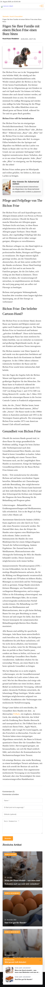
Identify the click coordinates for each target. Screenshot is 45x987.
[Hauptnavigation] (41, 6)
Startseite (6, 16)
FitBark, (16, 714)
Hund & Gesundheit (16, 16)
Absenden (7, 838)
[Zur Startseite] (7, 6)
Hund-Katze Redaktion (11, 39)
